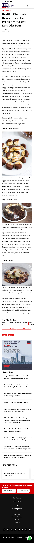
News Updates (17, 509)
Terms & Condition (17, 517)
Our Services (17, 498)
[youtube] (11, 1)
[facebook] (3, 1)
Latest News (8, 372)
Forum (17, 505)
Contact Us (23, 491)
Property (24, 322)
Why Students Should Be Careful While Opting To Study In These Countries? (16, 386)
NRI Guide (17, 501)
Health (11, 335)
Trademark (18, 322)
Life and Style (6, 11)
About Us (17, 520)
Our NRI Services (9, 320)
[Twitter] (5, 1)
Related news (10, 465)
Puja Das (4, 29)
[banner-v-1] (17, 369)
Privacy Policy (17, 514)
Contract (10, 322)
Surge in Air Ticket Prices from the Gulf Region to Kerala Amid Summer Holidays (16, 377)
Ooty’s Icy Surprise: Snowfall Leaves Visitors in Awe (15, 474)
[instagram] (8, 1)
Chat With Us (9, 491)
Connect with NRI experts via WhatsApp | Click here (16, 330)
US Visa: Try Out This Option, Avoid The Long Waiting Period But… (16, 430)
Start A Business (3, 323)
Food (4, 335)
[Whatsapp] (29, 540)
